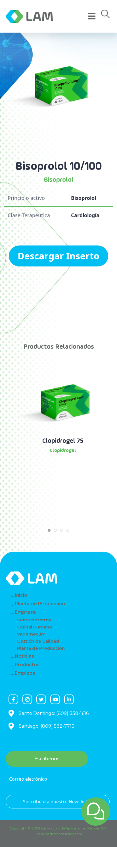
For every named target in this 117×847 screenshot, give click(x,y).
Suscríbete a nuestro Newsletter (57, 802)
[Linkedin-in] (69, 699)
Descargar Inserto (58, 256)
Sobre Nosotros (34, 619)
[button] (105, 15)
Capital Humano (34, 627)
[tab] (49, 530)
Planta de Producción (40, 603)
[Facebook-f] (13, 699)
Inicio (21, 595)
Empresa (25, 612)
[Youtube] (55, 699)
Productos (27, 664)
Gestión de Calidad (38, 641)
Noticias (24, 656)
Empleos (25, 673)
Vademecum (31, 634)
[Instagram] (27, 699)
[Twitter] (41, 699)
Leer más (63, 466)
